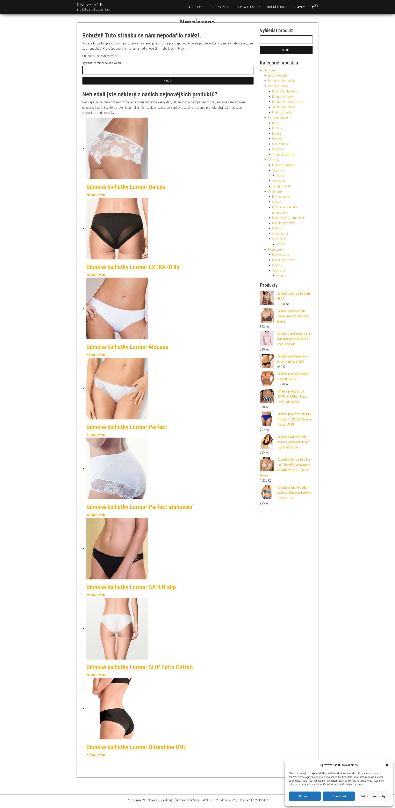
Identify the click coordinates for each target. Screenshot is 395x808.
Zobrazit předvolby (372, 796)
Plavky (299, 7)
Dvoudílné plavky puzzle (287, 102)
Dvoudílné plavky (283, 97)
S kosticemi (280, 234)
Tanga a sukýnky (283, 154)
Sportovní (278, 170)
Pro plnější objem (283, 223)
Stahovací (278, 181)
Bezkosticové (281, 197)
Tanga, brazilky (282, 186)
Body (275, 123)
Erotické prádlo (278, 118)
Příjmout (304, 796)
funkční (281, 175)
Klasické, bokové (283, 165)
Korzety (277, 128)
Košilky (276, 133)
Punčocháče (280, 144)
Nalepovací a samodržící (288, 218)
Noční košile (277, 7)
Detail (100, 195)
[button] (387, 765)
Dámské (269, 70)
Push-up (277, 228)
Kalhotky (194, 7)
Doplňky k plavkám (284, 91)
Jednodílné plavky (284, 107)
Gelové (276, 202)
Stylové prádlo (91, 4)
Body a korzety (248, 7)
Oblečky (277, 139)
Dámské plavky (278, 86)
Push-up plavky (282, 112)
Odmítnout (339, 796)
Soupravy (278, 149)
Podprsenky (219, 7)
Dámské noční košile (281, 81)
